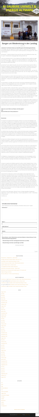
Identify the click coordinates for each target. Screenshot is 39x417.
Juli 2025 (2, 307)
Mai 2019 (3, 370)
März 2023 (3, 331)
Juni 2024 (3, 320)
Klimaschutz (3, 400)
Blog (23, 18)
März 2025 (3, 309)
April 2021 (3, 348)
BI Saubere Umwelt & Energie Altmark (19, 8)
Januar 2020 (3, 359)
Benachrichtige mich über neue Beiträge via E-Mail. (13, 242)
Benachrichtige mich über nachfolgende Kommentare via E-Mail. (16, 240)
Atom (2, 384)
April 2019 (3, 371)
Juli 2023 (2, 327)
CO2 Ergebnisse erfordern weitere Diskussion (9, 266)
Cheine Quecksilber (4, 391)
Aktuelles (18, 18)
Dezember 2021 (4, 343)
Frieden (2, 398)
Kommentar (5, 207)
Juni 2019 (3, 368)
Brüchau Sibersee (4, 388)
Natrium (2, 404)
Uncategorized (3, 405)
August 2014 (3, 377)
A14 (2, 382)
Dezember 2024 (4, 313)
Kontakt (28, 18)
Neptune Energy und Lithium (6, 271)
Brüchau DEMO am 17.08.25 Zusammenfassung (10, 273)
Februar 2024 (3, 323)
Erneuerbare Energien (5, 395)
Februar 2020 (3, 357)
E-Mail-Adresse (5, 226)
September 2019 (4, 364)
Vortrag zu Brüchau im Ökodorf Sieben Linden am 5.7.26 (11, 259)
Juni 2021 (3, 345)
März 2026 (3, 299)
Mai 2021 (3, 347)
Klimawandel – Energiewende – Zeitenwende (9, 257)
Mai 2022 (3, 339)
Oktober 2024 (3, 315)
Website (3, 231)
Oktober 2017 (3, 375)
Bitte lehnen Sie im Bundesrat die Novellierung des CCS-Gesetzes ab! (13, 270)
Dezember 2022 (4, 332)
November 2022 (4, 334)
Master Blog (27, 414)
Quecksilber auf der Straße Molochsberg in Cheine (10, 261)
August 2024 (3, 316)
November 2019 (4, 363)
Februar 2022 (3, 341)
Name (3, 221)
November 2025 (4, 302)
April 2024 (3, 322)
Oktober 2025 (3, 304)
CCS (2, 389)
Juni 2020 (3, 352)
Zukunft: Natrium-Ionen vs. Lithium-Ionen (8, 264)
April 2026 (3, 297)
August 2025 (3, 306)
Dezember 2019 (4, 361)
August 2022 (3, 338)
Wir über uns (12, 18)
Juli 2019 (2, 366)
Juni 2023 (3, 329)
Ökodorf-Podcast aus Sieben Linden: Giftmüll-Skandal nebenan (12, 263)
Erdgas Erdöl (3, 393)
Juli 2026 (2, 293)
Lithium (2, 402)
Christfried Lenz (4, 279)
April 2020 (3, 354)
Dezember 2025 (4, 300)
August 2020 (3, 350)
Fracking (2, 396)
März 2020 (3, 355)
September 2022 (4, 336)
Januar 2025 (3, 311)
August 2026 (3, 291)
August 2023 (3, 325)
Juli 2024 (2, 318)
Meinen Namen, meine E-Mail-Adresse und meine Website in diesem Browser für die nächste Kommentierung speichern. (19, 238)
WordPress (20, 414)
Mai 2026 (3, 295)
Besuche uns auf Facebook (19, 409)
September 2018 (4, 373)
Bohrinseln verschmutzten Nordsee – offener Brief (10, 268)
